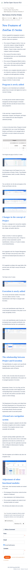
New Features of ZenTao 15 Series (13, 11)
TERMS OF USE (16, 569)
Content (6, 548)
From (5, 533)
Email (5, 540)
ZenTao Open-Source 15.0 (11, 10)
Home (12, 8)
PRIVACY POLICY (24, 569)
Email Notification (10, 545)
